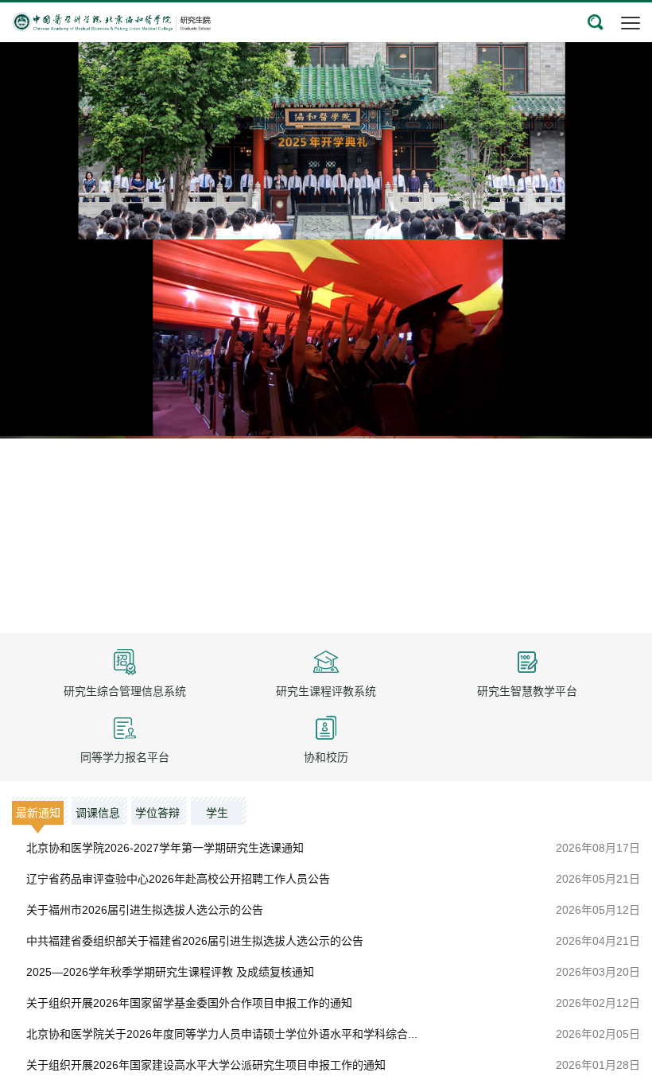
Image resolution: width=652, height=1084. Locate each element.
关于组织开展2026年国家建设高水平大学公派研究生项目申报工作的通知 (206, 1065)
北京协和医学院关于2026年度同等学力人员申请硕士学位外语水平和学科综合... (221, 1034)
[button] (595, 22)
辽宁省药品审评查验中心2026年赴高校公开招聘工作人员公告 (178, 878)
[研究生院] (111, 20)
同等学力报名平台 (124, 757)
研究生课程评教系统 (326, 691)
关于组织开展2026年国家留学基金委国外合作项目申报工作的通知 (189, 1003)
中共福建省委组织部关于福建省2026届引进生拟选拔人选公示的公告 (194, 940)
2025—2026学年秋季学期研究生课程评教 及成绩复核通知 (170, 971)
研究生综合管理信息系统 (125, 691)
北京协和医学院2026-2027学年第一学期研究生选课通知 (165, 847)
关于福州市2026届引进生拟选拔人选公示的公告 (144, 909)
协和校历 (326, 757)
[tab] (40, 811)
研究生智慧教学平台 (527, 691)
